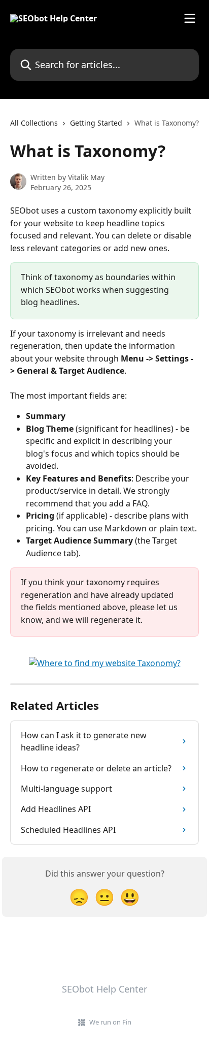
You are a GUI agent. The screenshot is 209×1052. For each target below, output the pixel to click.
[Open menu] (190, 18)
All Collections (34, 123)
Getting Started (96, 123)
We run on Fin (110, 1022)
